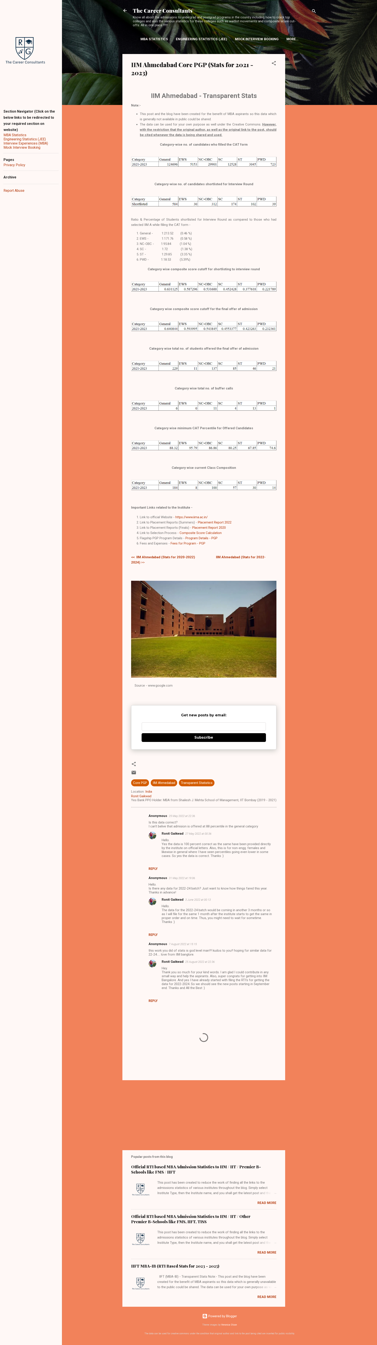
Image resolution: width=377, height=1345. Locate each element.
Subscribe (203, 737)
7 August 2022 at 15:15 (183, 944)
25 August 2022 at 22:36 (200, 961)
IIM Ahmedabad (164, 783)
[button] (273, 64)
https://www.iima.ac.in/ (191, 517)
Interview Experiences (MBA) (25, 143)
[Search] (314, 12)
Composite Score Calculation (201, 533)
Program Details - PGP (201, 538)
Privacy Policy (14, 165)
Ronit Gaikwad (172, 834)
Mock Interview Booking (257, 39)
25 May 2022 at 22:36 (182, 816)
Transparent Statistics (196, 783)
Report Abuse (13, 190)
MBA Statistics (154, 39)
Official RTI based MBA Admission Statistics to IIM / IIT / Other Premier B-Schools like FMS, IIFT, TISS (190, 1219)
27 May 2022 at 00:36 (198, 833)
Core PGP (140, 783)
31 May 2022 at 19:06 (182, 878)
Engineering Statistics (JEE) (201, 39)
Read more (266, 1203)
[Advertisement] (303, 124)
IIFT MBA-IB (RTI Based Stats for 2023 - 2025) (175, 1266)
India (148, 792)
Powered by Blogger (222, 1316)
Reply (153, 868)
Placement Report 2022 (214, 522)
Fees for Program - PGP (188, 543)
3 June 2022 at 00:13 (198, 899)
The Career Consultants (162, 10)
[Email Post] (133, 774)
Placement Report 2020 (209, 528)
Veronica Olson (229, 1324)
